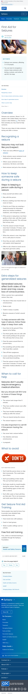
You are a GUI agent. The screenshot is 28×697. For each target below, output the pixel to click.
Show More (4, 106)
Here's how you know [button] (7, 4)
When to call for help (6, 103)
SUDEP (5, 586)
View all (5, 643)
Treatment (16, 19)
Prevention (9, 19)
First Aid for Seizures (7, 634)
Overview (3, 89)
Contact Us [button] (5, 660)
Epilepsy (4, 14)
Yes (4, 565)
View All (6, 612)
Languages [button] (5, 673)
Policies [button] (4, 669)
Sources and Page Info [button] (10, 556)
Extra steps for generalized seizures (10, 99)
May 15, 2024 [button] (8, 37)
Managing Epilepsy (7, 576)
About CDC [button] (5, 665)
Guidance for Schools (7, 649)
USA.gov (10, 693)
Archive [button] (4, 678)
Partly (10, 565)
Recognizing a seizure (6, 92)
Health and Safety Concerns (10, 583)
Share (23, 556)
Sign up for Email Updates (11, 655)
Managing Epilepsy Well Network (11, 589)
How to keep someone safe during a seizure (12, 96)
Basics (3, 19)
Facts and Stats (6, 579)
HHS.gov (3, 693)
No (17, 565)
